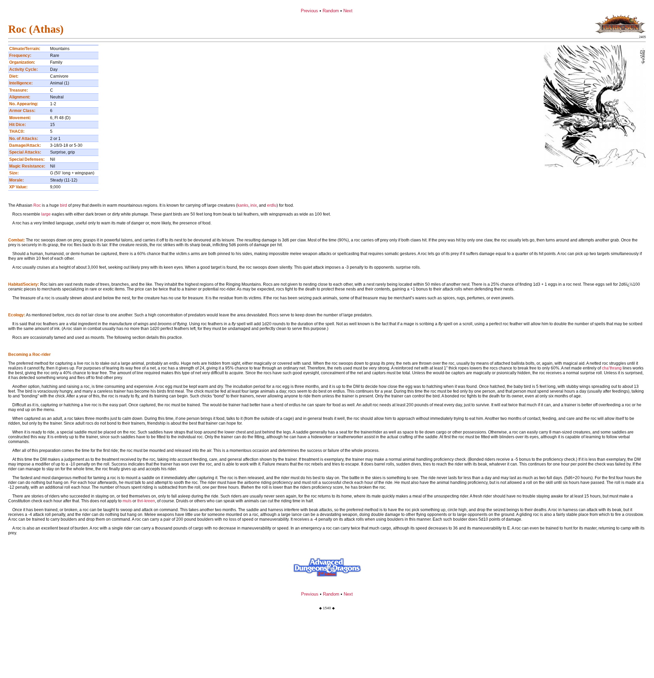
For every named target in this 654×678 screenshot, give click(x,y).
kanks (242, 205)
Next (348, 10)
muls (127, 501)
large (46, 214)
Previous (309, 10)
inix (253, 205)
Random (331, 10)
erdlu (272, 205)
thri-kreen (146, 501)
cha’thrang (612, 368)
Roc (37, 205)
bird (63, 205)
